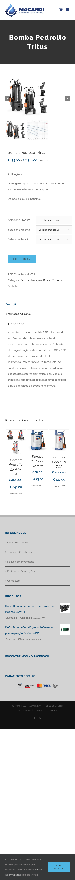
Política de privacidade (20, 561)
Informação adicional (18, 314)
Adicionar (22, 259)
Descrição (11, 304)
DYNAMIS (52, 710)
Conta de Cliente (17, 542)
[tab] (37, 304)
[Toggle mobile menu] (68, 9)
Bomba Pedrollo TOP (59, 461)
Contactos (13, 580)
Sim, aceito (59, 867)
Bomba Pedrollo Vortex (37, 461)
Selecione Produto (19, 220)
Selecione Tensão (18, 239)
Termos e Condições (19, 552)
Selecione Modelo (19, 229)
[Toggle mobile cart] (61, 9)
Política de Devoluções (21, 571)
